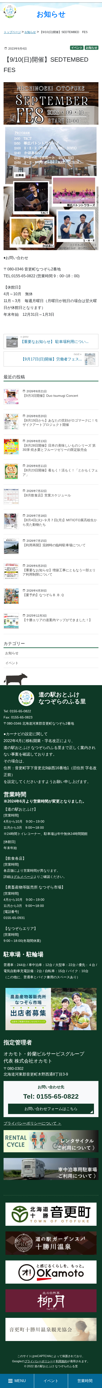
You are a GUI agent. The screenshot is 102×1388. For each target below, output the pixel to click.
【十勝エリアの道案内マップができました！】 (57, 620)
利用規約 (61, 1361)
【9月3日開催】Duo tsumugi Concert (50, 395)
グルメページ (23, 877)
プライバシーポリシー (38, 1361)
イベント (77, 47)
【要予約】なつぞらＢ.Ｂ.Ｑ (43, 595)
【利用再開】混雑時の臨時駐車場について (54, 545)
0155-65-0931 (14, 918)
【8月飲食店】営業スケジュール (47, 495)
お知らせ (91, 47)
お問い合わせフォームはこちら (51, 1109)
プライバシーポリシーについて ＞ (32, 1123)
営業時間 (85, 1381)
